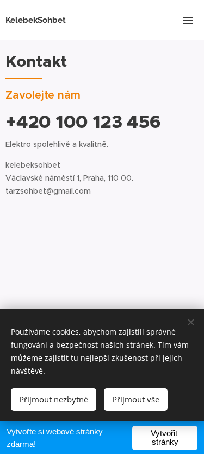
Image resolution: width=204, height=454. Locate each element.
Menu (188, 20)
